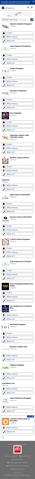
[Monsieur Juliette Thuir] (5, 352)
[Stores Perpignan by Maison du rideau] (5, 289)
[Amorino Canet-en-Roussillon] (5, 223)
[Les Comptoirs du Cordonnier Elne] (5, 312)
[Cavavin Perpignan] (5, 71)
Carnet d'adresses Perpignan (20, 398)
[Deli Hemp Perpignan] (5, 330)
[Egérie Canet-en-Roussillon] (5, 200)
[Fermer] (33, 2)
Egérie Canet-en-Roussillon (20, 195)
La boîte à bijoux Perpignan (20, 239)
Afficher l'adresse (12, 37)
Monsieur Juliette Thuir (18, 347)
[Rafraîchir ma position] (31, 19)
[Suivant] (7, 437)
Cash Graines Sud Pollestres (20, 46)
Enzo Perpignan (15, 113)
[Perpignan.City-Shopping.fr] (9, 7)
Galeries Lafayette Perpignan (21, 24)
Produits (9, 33)
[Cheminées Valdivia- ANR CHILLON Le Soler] (5, 141)
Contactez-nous (25, 456)
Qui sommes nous (12, 456)
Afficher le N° (11, 41)
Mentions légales (18, 459)
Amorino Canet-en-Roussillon (21, 217)
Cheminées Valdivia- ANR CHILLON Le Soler (19, 136)
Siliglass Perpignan (17, 365)
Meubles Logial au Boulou (19, 158)
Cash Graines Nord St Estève (20, 261)
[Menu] (31, 7)
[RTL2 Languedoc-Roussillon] (17, 449)
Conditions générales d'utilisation (18, 462)
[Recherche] (28, 7)
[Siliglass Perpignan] (5, 371)
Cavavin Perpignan (17, 68)
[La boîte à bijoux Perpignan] (5, 242)
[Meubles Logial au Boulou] (5, 160)
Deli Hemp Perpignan (17, 324)
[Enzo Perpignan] (5, 119)
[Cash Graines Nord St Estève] (5, 264)
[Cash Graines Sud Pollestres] (5, 49)
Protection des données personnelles (18, 466)
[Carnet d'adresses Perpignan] (5, 404)
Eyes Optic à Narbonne (18, 91)
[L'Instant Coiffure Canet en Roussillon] (5, 421)
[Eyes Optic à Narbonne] (5, 96)
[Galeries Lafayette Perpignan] (5, 29)
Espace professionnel (18, 469)
